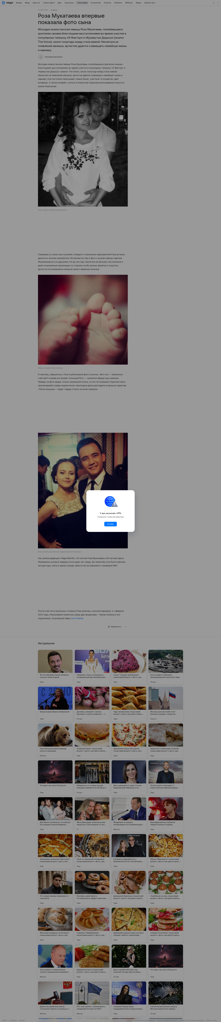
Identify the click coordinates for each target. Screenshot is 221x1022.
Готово (110, 524)
